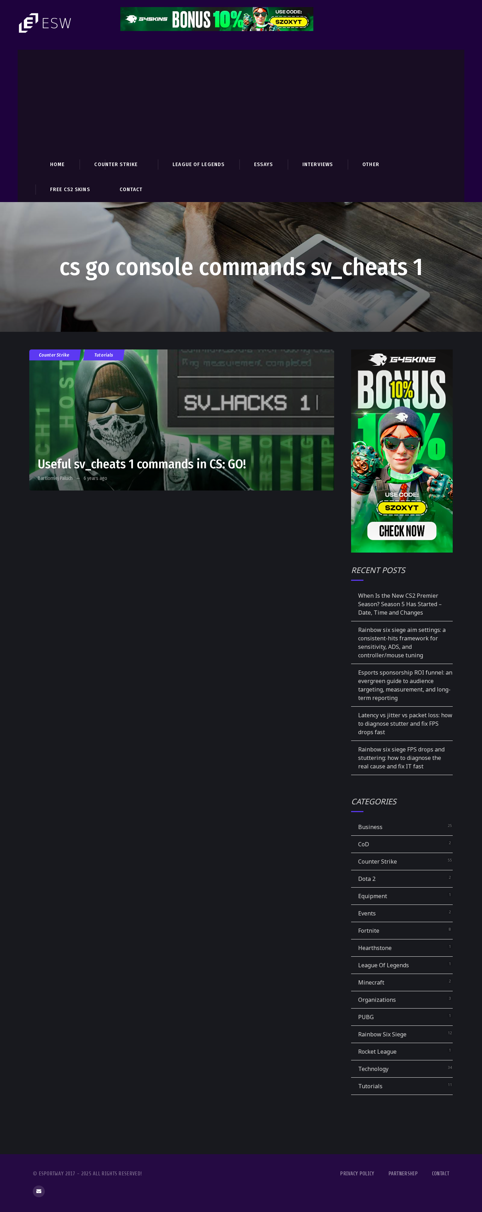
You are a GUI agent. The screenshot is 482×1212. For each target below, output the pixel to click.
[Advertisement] (241, 99)
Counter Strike (54, 355)
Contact (440, 1174)
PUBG (366, 1017)
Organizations (377, 1000)
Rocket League (377, 1051)
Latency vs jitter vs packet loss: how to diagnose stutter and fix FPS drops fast (405, 723)
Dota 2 (366, 879)
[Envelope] (39, 1192)
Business (370, 827)
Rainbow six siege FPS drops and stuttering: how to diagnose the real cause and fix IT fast (401, 757)
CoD (363, 844)
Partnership (403, 1174)
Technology (373, 1069)
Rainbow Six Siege (382, 1034)
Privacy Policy (357, 1174)
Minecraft (371, 982)
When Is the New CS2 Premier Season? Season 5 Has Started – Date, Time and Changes (400, 604)
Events (367, 913)
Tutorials (104, 355)
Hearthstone (375, 948)
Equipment (372, 896)
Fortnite (368, 930)
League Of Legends (383, 965)
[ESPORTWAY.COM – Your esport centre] (46, 23)
